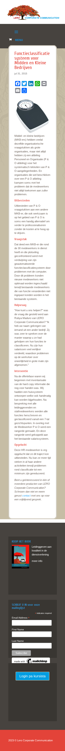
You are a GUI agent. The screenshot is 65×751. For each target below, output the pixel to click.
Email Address (20, 617)
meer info (37, 560)
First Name (18, 629)
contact (26, 495)
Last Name (18, 641)
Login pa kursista (32, 676)
